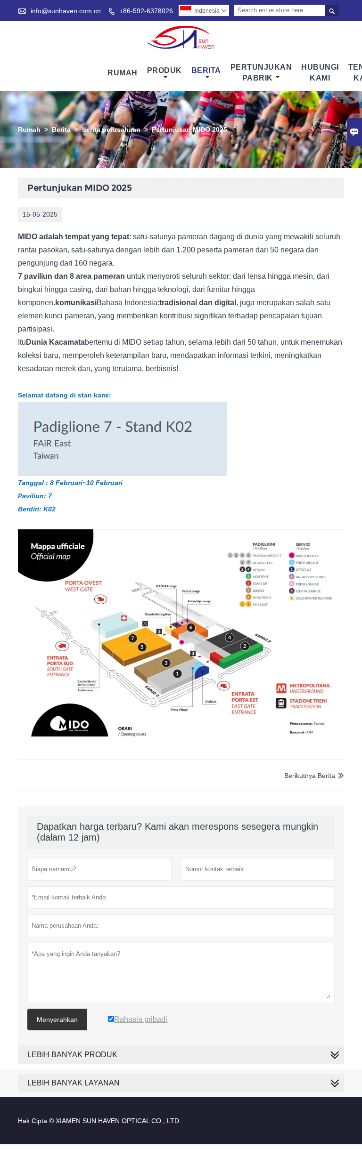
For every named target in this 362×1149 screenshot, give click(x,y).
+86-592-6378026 (146, 11)
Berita (206, 70)
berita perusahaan (111, 129)
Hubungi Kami (320, 72)
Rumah (122, 73)
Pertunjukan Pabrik (261, 72)
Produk (164, 70)
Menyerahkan (57, 1019)
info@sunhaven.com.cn (66, 11)
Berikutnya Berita (309, 775)
